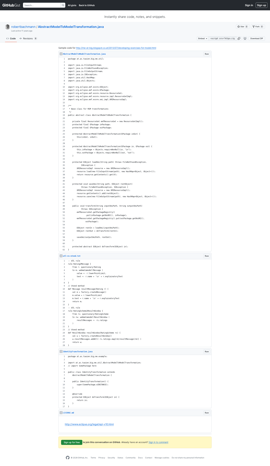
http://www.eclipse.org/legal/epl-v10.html (89, 424)
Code (13, 38)
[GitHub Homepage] (68, 458)
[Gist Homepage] (11, 5)
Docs (140, 457)
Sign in (249, 5)
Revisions (29, 38)
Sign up (261, 5)
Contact (148, 457)
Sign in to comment (158, 442)
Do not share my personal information (188, 457)
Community (131, 457)
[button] (239, 38)
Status (120, 457)
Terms (93, 457)
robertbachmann (23, 27)
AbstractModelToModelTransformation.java (71, 27)
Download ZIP (256, 38)
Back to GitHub (87, 5)
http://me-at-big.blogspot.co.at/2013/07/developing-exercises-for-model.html (116, 47)
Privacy (101, 457)
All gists (72, 5)
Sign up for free (72, 442)
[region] (135, 154)
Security (111, 457)
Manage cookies (162, 457)
